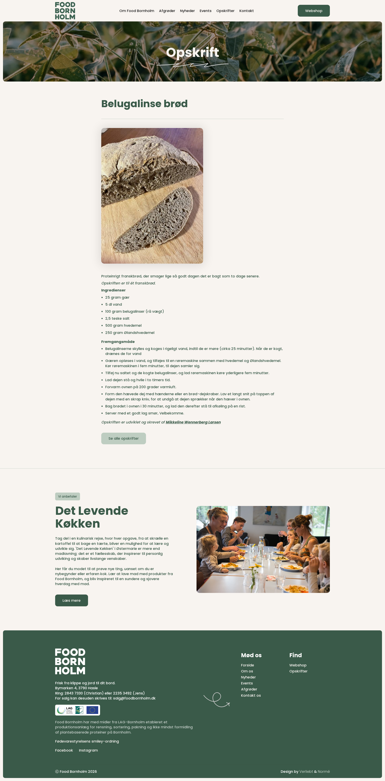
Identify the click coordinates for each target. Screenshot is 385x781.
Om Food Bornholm (136, 10)
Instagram (88, 750)
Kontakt (246, 10)
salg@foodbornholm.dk (134, 698)
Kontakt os (251, 695)
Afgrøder (167, 10)
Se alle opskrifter (123, 438)
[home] (65, 10)
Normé (324, 771)
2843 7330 (74, 693)
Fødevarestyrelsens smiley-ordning (87, 741)
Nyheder (187, 10)
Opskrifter (225, 10)
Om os (247, 671)
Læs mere (72, 600)
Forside (247, 665)
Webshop (313, 10)
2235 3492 (122, 693)
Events (206, 10)
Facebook (64, 750)
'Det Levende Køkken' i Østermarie (106, 548)
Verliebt (306, 771)
